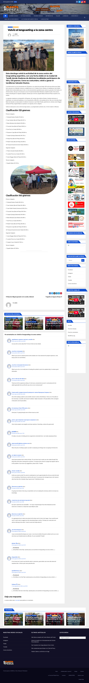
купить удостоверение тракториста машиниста (24, 419)
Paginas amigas (38, 15)
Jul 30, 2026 (51, 621)
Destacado (34, 321)
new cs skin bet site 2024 (18, 378)
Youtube (70, 280)
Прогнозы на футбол (17, 486)
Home (56, 671)
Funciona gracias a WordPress (9, 670)
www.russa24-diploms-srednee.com (20, 443)
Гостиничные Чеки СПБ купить (20, 408)
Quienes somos (13, 15)
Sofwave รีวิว (15, 584)
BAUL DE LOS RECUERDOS (12, 19)
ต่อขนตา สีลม (15, 543)
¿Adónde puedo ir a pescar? (66, 671)
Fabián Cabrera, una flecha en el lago (40, 651)
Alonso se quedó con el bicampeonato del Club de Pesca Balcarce (34, 619)
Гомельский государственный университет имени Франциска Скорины (30, 392)
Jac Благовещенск (16, 529)
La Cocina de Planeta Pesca (29, 19)
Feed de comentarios (73, 332)
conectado (17, 600)
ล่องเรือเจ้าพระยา (16, 570)
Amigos (75, 671)
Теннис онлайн (16, 470)
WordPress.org (71, 335)
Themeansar (25, 670)
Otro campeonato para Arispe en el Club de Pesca (74, 618)
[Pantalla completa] (82, 123)
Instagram (70, 273)
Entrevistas (49, 15)
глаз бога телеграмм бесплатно (20, 365)
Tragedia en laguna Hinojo (53, 296)
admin (16, 34)
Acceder (70, 325)
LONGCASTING (45, 19)
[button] (84, 17)
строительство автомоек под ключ (21, 500)
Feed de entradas (72, 328)
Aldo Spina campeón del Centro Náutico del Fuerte (13, 323)
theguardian (15, 557)
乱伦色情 (14, 431)
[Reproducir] (69, 123)
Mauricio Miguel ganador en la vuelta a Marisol (20, 296)
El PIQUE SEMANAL (26, 15)
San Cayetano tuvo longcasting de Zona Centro (54, 323)
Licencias (65, 15)
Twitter (69, 276)
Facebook (70, 269)
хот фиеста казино (16, 455)
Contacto (82, 671)
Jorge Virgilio (37, 327)
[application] (76, 119)
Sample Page (81, 679)
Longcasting (54, 615)
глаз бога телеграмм (17, 351)
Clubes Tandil (8, 613)
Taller (58, 15)
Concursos (74, 15)
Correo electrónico (72, 283)
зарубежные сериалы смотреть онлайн (22, 339)
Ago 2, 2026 (30, 621)
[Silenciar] (80, 123)
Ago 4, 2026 (9, 621)
